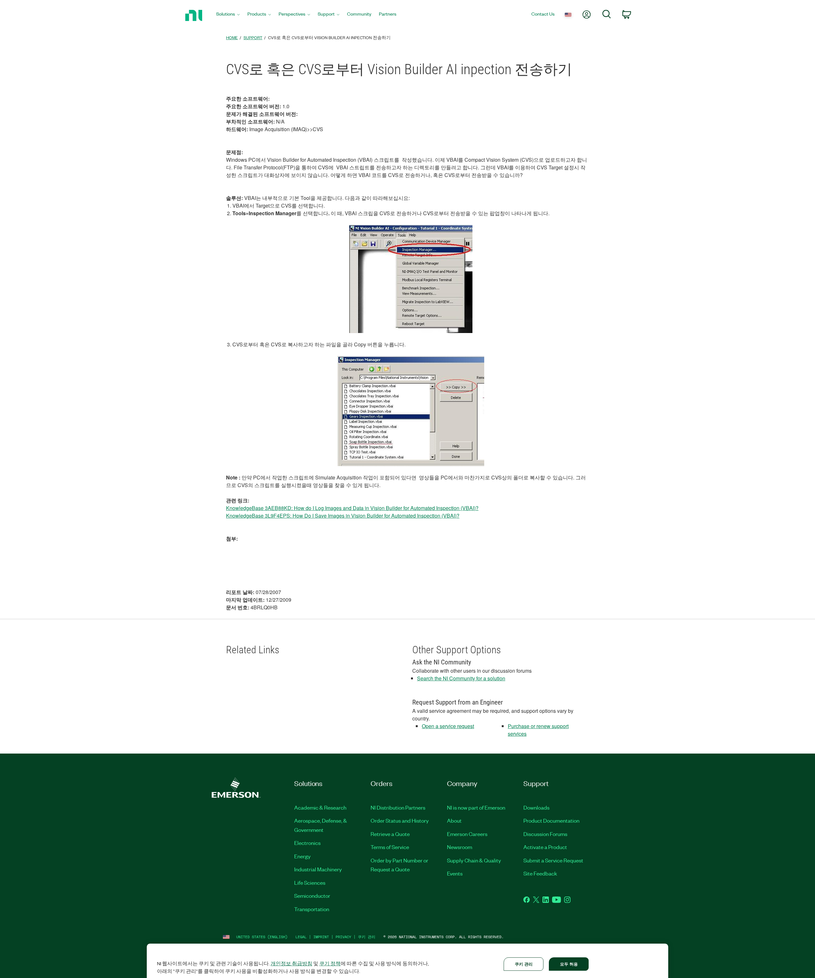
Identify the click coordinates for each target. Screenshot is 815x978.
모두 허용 (569, 964)
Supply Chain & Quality (474, 860)
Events (455, 873)
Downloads (536, 807)
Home (232, 37)
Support (253, 37)
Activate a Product (545, 846)
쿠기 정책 (330, 963)
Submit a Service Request (553, 860)
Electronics (307, 842)
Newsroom (459, 846)
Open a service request (448, 726)
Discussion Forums (545, 833)
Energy (302, 856)
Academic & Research (320, 807)
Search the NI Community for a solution (461, 678)
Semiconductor (312, 895)
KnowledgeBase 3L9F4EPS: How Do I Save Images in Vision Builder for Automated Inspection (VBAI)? (342, 515)
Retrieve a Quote (390, 833)
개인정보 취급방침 (291, 963)
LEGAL (301, 936)
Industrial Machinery (318, 869)
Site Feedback (540, 873)
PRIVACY (343, 936)
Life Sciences (309, 882)
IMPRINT (321, 936)
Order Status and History (400, 820)
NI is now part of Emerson (476, 807)
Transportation (311, 908)
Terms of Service (390, 846)
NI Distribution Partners (398, 807)
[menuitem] (228, 15)
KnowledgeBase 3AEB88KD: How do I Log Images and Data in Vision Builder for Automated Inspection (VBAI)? (352, 508)
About (454, 820)
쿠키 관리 (366, 936)
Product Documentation (551, 820)
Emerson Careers (467, 833)
